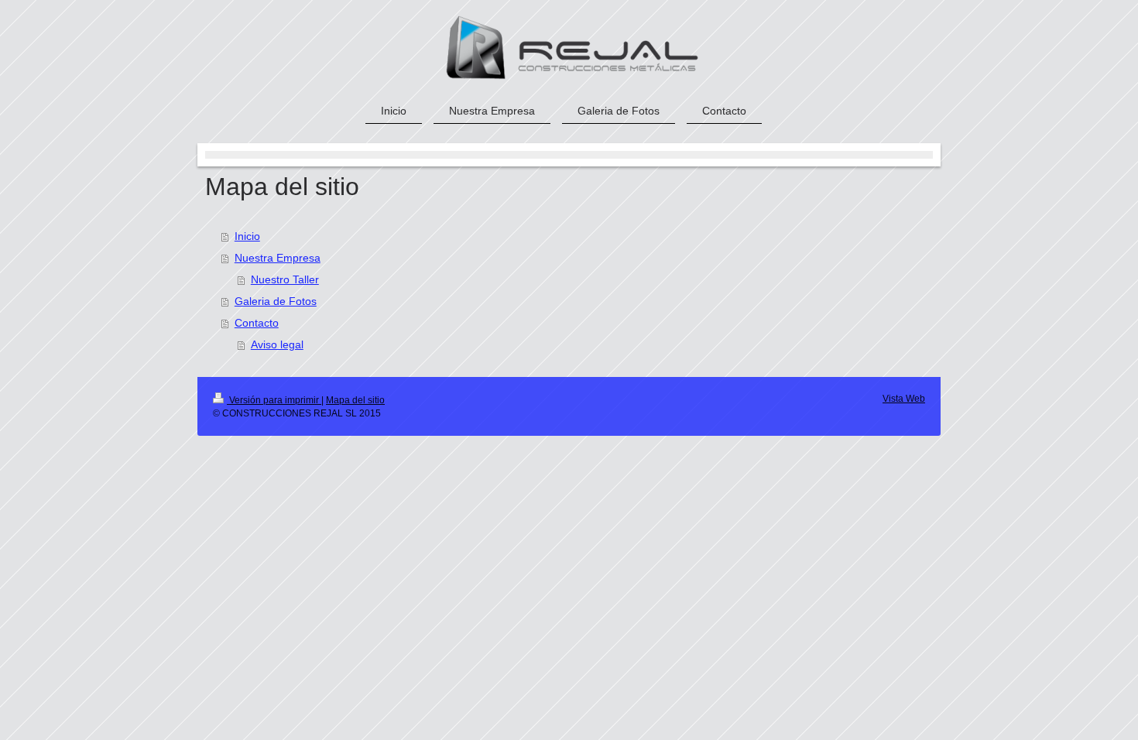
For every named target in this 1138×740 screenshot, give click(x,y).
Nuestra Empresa (277, 258)
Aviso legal (277, 344)
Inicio (247, 236)
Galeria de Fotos (276, 301)
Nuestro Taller (285, 279)
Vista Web (904, 398)
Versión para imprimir (274, 400)
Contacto (257, 323)
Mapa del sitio (355, 400)
